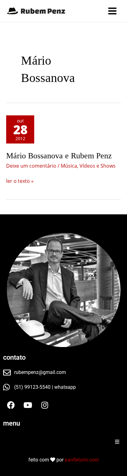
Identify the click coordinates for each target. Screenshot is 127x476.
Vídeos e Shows (98, 165)
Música (69, 165)
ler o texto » (20, 180)
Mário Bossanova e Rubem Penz (59, 155)
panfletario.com (82, 460)
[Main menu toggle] (112, 10)
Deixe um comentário (31, 165)
